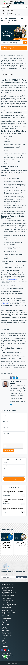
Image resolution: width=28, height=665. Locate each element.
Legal (23, 495)
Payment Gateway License (8, 622)
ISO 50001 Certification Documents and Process (7, 544)
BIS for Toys (5, 620)
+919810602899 (9, 1)
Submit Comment (8, 450)
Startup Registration (7, 602)
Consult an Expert (20, 3)
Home (3, 10)
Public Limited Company (8, 595)
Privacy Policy (5, 628)
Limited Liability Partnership (9, 592)
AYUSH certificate (6, 617)
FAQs (3, 638)
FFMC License (5, 615)
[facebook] (2, 650)
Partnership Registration (8, 600)
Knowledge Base (9, 10)
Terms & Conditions (6, 633)
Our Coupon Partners (7, 635)
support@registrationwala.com (10, 658)
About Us (4, 627)
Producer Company (6, 598)
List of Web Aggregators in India (20, 543)
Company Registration (7, 587)
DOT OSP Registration (8, 13)
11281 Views (4, 23)
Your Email (5, 421)
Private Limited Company (8, 589)
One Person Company (7, 590)
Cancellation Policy (6, 632)
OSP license (5, 222)
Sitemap (4, 642)
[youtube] (5, 650)
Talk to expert (14, 479)
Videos (3, 640)
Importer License (6, 609)
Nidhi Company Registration (8, 593)
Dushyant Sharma (12, 23)
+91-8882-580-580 (19, 1)
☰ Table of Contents (8, 74)
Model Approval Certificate (8, 612)
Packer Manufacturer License (9, 610)
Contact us (4, 643)
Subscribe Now (21, 577)
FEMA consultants (6, 618)
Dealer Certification (6, 607)
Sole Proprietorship (6, 597)
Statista (3, 125)
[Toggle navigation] (3, 48)
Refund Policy (5, 630)
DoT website (6, 303)
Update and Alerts (9, 3)
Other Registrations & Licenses (10, 12)
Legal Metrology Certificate (8, 613)
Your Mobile (5, 427)
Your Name (5, 416)
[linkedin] (9, 650)
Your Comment (6, 433)
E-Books (4, 637)
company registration (13, 279)
